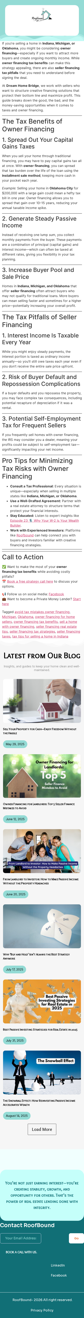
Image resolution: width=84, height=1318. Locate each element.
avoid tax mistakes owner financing (42, 612)
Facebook (56, 594)
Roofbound (25, 535)
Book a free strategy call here (30, 581)
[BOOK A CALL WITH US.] (2, 1252)
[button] (42, 30)
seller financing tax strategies (32, 631)
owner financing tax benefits (36, 622)
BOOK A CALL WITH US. (21, 1252)
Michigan (9, 617)
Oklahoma (25, 617)
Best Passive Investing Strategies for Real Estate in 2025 (40, 1029)
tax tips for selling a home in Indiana (40, 636)
